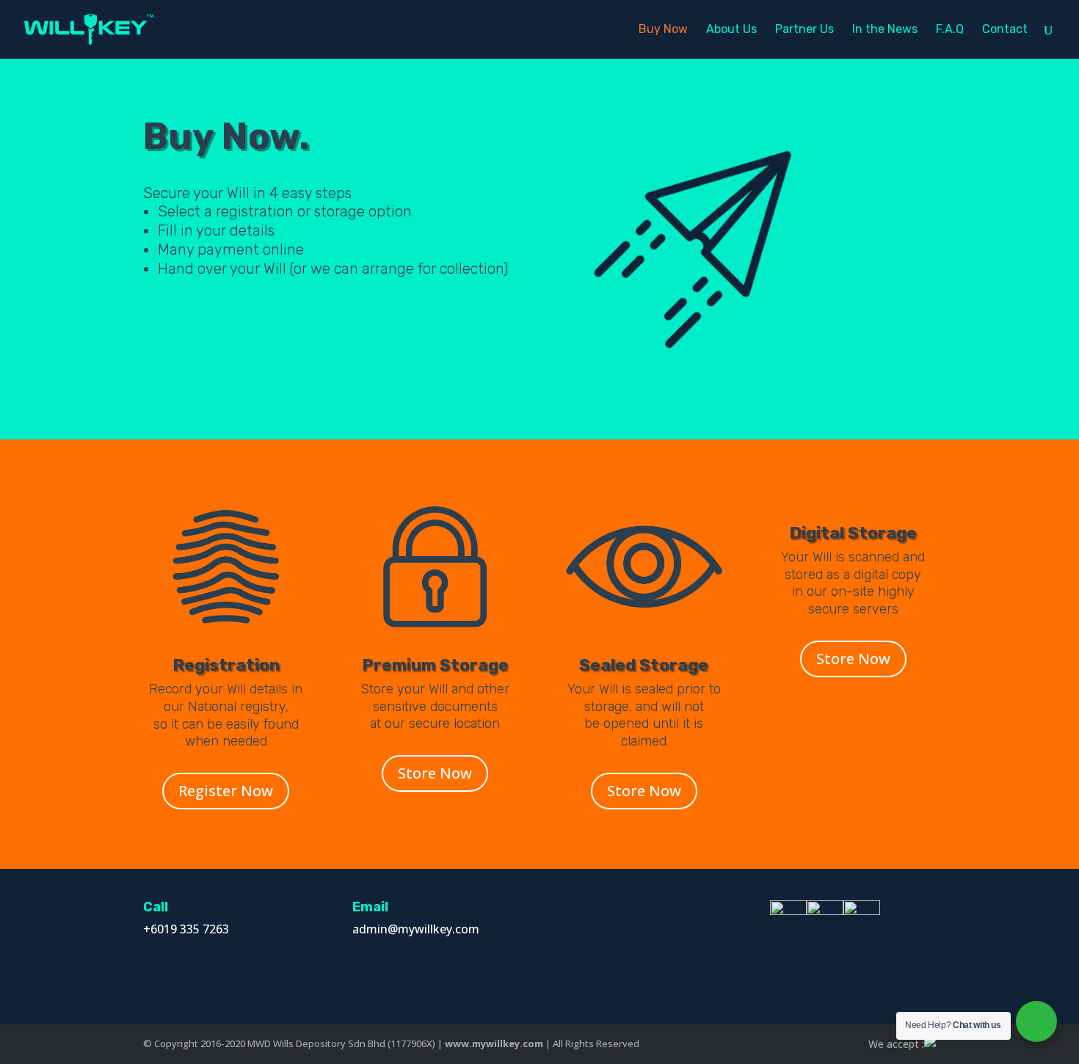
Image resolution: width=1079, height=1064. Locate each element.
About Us (731, 30)
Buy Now (663, 30)
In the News (885, 30)
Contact (1005, 30)
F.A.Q (950, 30)
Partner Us (804, 30)
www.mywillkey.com (494, 1043)
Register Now (225, 791)
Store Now (435, 773)
